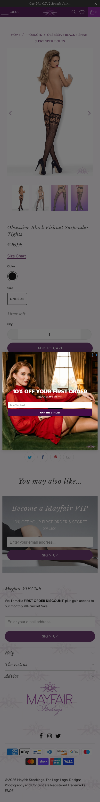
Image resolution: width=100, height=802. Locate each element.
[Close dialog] (94, 355)
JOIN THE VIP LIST (50, 412)
